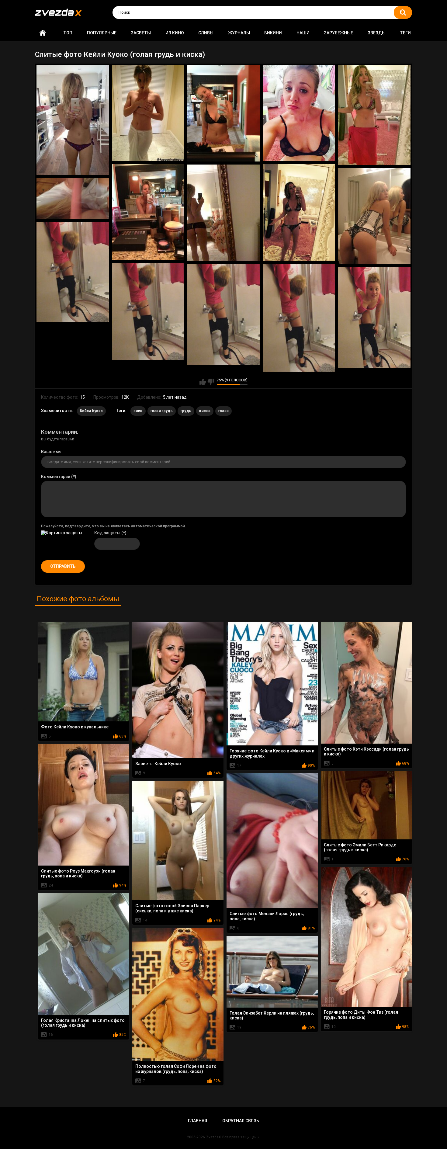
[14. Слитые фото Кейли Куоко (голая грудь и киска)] (223, 314)
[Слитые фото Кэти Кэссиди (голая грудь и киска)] (366, 683)
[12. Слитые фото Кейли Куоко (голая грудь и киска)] (148, 311)
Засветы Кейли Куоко (158, 763)
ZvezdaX (213, 1137)
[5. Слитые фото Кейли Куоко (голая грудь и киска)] (374, 115)
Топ (67, 32)
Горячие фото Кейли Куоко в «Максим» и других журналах (272, 753)
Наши (303, 32)
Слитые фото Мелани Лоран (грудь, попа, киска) (267, 916)
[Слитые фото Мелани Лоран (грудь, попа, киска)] (272, 840)
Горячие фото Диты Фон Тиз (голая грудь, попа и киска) (361, 1015)
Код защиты (107, 532)
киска (204, 411)
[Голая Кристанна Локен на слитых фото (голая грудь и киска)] (83, 954)
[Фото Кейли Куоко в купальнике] (83, 672)
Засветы (141, 32)
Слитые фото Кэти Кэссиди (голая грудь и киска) (366, 752)
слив (137, 411)
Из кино (174, 32)
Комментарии (59, 432)
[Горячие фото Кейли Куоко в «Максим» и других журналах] (272, 684)
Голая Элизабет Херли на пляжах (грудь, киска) (272, 1016)
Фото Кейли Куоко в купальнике (75, 726)
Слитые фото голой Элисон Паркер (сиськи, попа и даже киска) (172, 908)
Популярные (101, 32)
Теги (405, 32)
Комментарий (55, 476)
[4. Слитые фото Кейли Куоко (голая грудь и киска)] (299, 113)
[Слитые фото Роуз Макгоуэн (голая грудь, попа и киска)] (83, 805)
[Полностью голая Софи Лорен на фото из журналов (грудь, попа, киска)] (178, 994)
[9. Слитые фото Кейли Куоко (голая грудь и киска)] (374, 216)
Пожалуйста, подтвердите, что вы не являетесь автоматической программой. (113, 526)
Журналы (239, 32)
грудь (186, 411)
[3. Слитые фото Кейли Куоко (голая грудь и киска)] (223, 113)
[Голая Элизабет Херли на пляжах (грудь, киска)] (272, 972)
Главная (42, 33)
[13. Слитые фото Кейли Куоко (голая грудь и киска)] (299, 318)
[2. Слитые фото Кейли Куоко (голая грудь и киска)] (148, 113)
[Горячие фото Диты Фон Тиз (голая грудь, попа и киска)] (366, 937)
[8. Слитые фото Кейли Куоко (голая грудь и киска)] (223, 213)
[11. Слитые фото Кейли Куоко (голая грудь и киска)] (72, 272)
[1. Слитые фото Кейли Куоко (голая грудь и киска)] (72, 120)
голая (223, 411)
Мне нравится (202, 382)
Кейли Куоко (91, 411)
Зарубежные (338, 32)
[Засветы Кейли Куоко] (178, 690)
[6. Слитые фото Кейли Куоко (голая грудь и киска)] (148, 212)
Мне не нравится (210, 382)
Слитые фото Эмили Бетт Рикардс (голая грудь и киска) (360, 847)
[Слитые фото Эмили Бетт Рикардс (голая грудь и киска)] (366, 805)
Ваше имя (51, 451)
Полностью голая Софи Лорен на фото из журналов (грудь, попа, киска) (176, 1069)
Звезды (377, 32)
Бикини (273, 32)
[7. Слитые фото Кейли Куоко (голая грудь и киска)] (299, 212)
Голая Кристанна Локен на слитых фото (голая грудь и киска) (83, 1023)
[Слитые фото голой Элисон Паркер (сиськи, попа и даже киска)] (178, 841)
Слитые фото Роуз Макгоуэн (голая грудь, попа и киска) (78, 874)
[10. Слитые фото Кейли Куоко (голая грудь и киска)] (72, 198)
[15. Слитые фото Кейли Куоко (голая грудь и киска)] (374, 318)
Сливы (205, 32)
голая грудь (162, 411)
